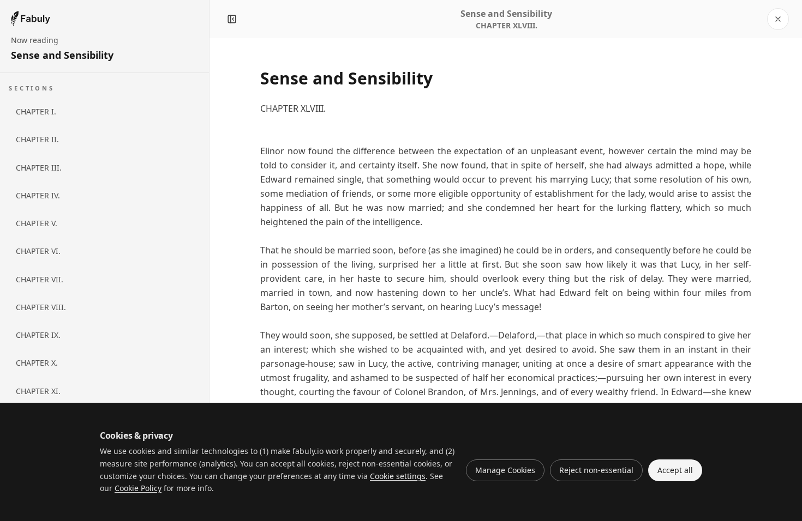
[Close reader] (778, 19)
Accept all (675, 470)
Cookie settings (398, 476)
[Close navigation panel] (232, 19)
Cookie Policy (138, 488)
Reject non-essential (596, 470)
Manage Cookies (505, 470)
